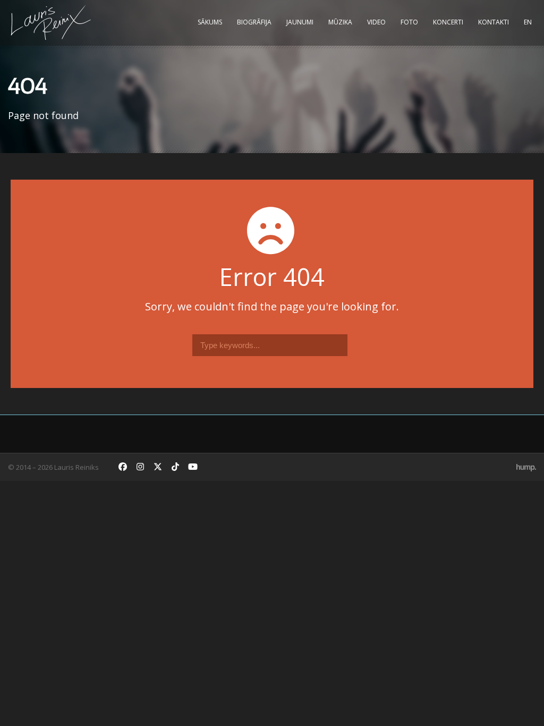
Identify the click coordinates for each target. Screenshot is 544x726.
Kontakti (493, 22)
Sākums (210, 22)
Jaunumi (299, 22)
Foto (409, 22)
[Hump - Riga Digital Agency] (526, 467)
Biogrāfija (254, 22)
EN (528, 22)
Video (376, 22)
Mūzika (340, 22)
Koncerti (448, 22)
